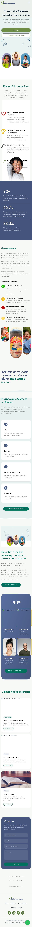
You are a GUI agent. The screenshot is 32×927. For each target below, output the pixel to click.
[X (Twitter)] (18, 913)
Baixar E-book (10, 585)
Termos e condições (10, 922)
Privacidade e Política (21, 922)
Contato (20, 907)
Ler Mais (7, 765)
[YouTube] (22, 913)
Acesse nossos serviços (15, 508)
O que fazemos (22, 903)
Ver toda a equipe (14, 671)
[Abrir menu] (29, 2)
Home (6, 903)
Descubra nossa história (16, 35)
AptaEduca (13, 907)
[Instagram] (14, 913)
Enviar (14, 864)
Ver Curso (7, 728)
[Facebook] (9, 913)
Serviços (16, 30)
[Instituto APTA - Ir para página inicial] (8, 2)
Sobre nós (13, 903)
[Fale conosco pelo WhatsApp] (27, 922)
